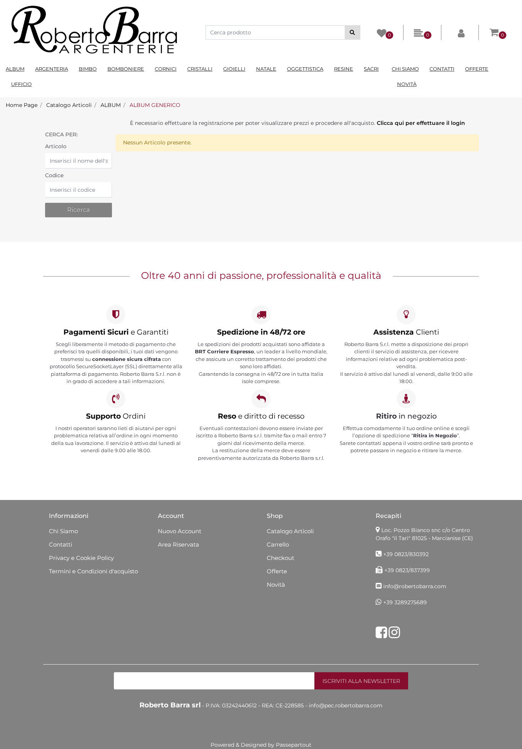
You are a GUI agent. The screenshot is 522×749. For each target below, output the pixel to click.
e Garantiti (116, 332)
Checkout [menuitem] (280, 557)
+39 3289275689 (405, 602)
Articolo (55, 146)
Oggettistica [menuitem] (305, 69)
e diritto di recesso (261, 416)
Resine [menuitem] (343, 69)
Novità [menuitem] (407, 84)
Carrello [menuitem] (278, 544)
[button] (352, 32)
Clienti (406, 332)
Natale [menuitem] (266, 69)
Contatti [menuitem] (442, 69)
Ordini (116, 416)
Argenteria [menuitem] (51, 69)
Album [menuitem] (15, 69)
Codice (54, 175)
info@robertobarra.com (414, 586)
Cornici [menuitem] (166, 69)
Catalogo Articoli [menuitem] (290, 531)
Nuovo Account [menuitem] (179, 531)
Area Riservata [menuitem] (178, 544)
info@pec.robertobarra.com (346, 705)
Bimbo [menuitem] (88, 69)
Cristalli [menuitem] (199, 69)
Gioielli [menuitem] (234, 69)
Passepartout (293, 744)
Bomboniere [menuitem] (125, 69)
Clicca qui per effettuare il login (421, 123)
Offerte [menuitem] (476, 69)
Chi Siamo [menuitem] (405, 69)
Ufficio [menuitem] (21, 84)
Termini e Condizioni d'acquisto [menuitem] (93, 571)
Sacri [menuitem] (371, 69)
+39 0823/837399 (407, 570)
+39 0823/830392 (406, 554)
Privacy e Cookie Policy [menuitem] (81, 557)
